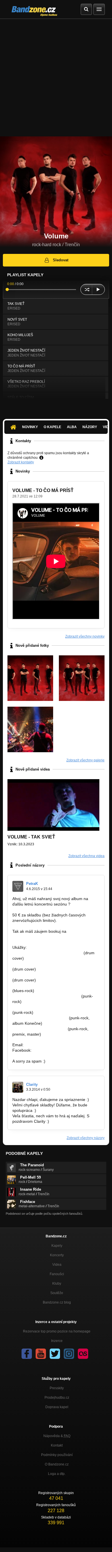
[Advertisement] (56, 78)
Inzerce (57, 1341)
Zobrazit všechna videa (86, 856)
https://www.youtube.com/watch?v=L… (47, 953)
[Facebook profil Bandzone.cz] (27, 1354)
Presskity (57, 1388)
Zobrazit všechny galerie (85, 760)
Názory (89, 427)
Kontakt (57, 1445)
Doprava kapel (56, 1407)
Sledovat (60, 260)
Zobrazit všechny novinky (85, 636)
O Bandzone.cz (57, 1464)
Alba (72, 427)
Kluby (56, 1283)
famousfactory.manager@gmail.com (45, 936)
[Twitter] (55, 1354)
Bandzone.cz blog (57, 1302)
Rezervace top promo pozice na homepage (56, 1331)
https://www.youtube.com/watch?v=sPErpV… (53, 1007)
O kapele (52, 427)
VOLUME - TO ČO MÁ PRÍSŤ (43, 490)
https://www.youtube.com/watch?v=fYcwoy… (52, 985)
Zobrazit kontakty (20, 462)
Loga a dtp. (56, 1474)
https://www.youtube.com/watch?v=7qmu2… (52, 963)
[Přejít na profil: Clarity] (17, 1087)
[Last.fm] (83, 1354)
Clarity (32, 1084)
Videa (56, 1265)
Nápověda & (56, 1436)
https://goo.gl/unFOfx (52, 1050)
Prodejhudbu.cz (57, 1398)
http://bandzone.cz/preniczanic (40, 1018)
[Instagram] (69, 1354)
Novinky (30, 427)
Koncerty (57, 1255)
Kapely (56, 1246)
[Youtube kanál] (41, 1354)
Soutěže (56, 1293)
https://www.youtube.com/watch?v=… (46, 996)
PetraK (32, 883)
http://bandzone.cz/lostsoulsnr (39, 1028)
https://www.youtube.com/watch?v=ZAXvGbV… (55, 974)
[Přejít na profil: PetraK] (17, 886)
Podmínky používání (57, 1455)
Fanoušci (57, 1274)
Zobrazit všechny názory (86, 1138)
